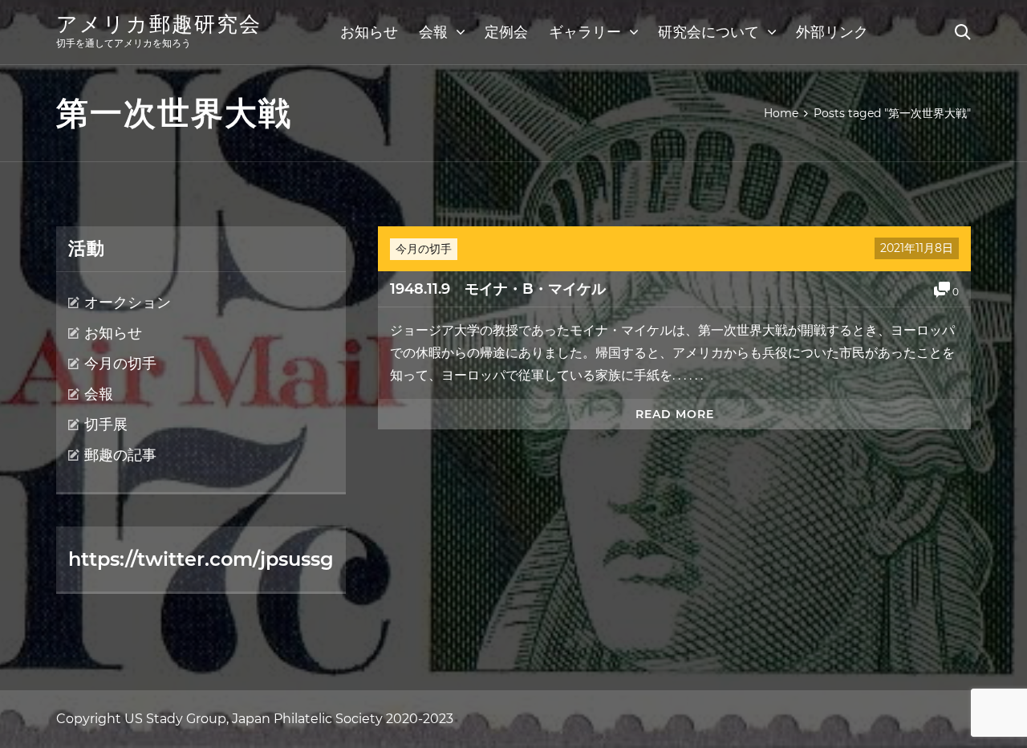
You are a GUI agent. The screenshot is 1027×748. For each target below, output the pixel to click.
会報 (433, 32)
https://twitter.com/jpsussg (201, 559)
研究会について (708, 32)
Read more (674, 414)
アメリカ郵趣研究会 (159, 24)
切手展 (106, 424)
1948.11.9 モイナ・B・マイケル (498, 289)
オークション (127, 302)
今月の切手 (424, 249)
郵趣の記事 (120, 455)
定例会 (506, 32)
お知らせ (369, 32)
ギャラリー (585, 32)
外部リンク (832, 32)
